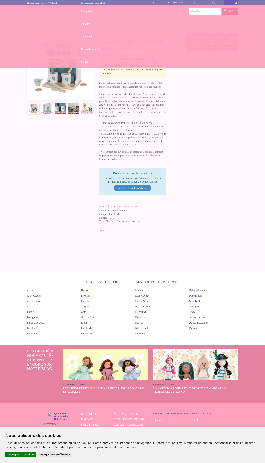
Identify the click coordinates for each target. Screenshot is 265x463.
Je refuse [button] (28, 454)
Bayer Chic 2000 (35, 322)
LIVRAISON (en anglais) (129, 419)
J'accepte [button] (13, 454)
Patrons (193, 328)
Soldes (84, 61)
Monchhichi (141, 312)
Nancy (138, 317)
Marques (85, 24)
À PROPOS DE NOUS (126, 414)
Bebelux (31, 328)
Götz (83, 312)
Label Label (87, 328)
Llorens (139, 290)
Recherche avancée (90, 49)
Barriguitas (32, 317)
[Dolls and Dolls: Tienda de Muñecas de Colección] (51, 11)
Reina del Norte (197, 290)
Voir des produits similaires (132, 188)
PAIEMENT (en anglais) (129, 424)
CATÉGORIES (89, 414)
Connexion (229, 3)
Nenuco (139, 322)
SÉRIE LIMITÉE (90, 424)
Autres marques (197, 317)
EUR (93, 3)
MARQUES (87, 419)
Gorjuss (85, 306)
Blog (213, 3)
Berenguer (32, 333)
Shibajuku (194, 306)
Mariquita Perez (143, 306)
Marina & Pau (142, 301)
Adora (30, 290)
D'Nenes (85, 295)
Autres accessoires (198, 322)
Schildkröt (194, 301)
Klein (84, 322)
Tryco (192, 312)
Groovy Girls (88, 317)
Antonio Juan (34, 301)
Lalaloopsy (86, 333)
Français (42, 3)
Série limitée (87, 36)
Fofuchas (85, 301)
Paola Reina (141, 333)
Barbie (30, 312)
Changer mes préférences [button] (54, 454)
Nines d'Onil (141, 328)
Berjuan (85, 290)
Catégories (86, 11)
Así (28, 306)
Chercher (218, 11)
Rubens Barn (195, 295)
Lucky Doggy (142, 295)
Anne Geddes (34, 295)
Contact (156, 3)
